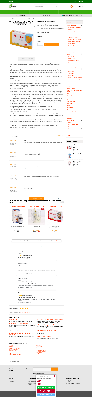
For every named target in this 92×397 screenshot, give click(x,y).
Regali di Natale (71, 88)
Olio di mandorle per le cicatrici (46, 325)
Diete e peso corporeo (41, 347)
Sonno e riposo (71, 43)
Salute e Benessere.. (15, 11)
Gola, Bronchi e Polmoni (73, 37)
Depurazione (71, 126)
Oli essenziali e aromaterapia (42, 349)
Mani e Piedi (71, 75)
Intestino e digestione (13, 349)
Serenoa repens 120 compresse (18, 329)
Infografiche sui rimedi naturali (15, 353)
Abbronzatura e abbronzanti (42, 354)
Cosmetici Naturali (71, 111)
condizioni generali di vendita (33, 383)
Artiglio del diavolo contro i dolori (47, 330)
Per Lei (69, 116)
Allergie (70, 47)
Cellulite (70, 62)
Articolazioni (38, 345)
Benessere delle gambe (14, 351)
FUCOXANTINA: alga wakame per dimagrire (50, 319)
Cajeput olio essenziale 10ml (17, 206)
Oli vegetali (70, 133)
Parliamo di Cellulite (13, 347)
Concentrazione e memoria (14, 348)
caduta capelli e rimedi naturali (74, 79)
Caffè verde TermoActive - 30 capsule (76, 146)
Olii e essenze (63, 11)
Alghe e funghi (71, 52)
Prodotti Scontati (12, 380)
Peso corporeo (71, 58)
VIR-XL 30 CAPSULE (14, 319)
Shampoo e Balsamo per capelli (75, 77)
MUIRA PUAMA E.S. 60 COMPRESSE (19, 323)
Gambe (70, 64)
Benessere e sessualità (41, 351)
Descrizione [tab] (13, 58)
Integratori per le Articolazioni (74, 39)
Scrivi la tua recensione (37, 198)
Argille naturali (71, 86)
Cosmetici (45, 11)
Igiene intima (71, 81)
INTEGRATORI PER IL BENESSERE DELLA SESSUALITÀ (21, 334)
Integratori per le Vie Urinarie (74, 27)
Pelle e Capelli (35, 11)
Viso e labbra (71, 73)
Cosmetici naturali (71, 101)
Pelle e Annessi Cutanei (73, 124)
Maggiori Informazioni (46, 394)
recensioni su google (25, 312)
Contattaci (11, 1)
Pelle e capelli (39, 352)
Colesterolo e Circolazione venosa (74, 32)
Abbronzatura (71, 71)
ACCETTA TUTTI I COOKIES (46, 387)
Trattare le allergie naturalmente (15, 354)
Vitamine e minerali (76, 11)
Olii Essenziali (71, 131)
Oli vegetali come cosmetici (42, 356)
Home (69, 22)
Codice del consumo (32, 381)
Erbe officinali (39, 346)
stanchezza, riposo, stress (41, 353)
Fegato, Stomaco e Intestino (74, 41)
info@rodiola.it (77, 383)
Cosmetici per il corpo (73, 84)
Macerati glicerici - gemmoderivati (71, 98)
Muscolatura (71, 56)
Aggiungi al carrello (51, 44)
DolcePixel (56, 240)
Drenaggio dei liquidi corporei (74, 66)
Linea (26, 11)
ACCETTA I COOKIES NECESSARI (46, 391)
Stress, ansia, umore (72, 35)
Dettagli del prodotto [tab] (27, 58)
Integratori (69, 118)
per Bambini (70, 107)
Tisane (69, 135)
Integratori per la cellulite (73, 60)
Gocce (68, 105)
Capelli (69, 114)
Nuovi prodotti (11, 381)
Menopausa (70, 29)
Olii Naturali (70, 103)
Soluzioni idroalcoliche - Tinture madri (74, 91)
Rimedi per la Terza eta (41, 350)
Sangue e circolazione (13, 350)
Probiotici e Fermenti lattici (74, 45)
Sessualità (54, 11)
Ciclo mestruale (71, 49)
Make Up (69, 109)
